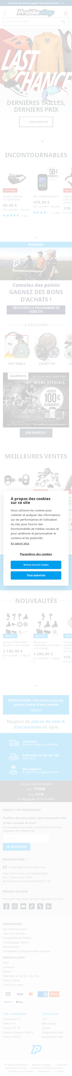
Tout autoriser (36, 575)
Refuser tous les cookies (36, 565)
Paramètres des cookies (36, 554)
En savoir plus (20, 543)
